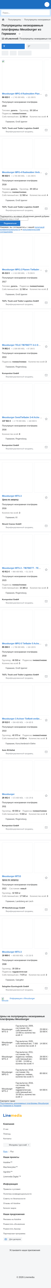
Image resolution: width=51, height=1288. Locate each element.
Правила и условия (11, 1189)
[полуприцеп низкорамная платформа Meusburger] (25, 775)
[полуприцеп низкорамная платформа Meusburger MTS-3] (25, 477)
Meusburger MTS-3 (12, 496)
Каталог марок (9, 1208)
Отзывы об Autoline (11, 1203)
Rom (5, 1151)
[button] (47, 4)
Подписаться (10, 223)
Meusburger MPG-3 (7, 1043)
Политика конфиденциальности (17, 1194)
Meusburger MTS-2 (7, 1090)
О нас (5, 1129)
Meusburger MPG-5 (7, 1073)
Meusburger (8, 794)
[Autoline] (3, 19)
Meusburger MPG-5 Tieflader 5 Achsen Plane (25, 643)
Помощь (7, 1134)
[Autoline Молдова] (17, 4)
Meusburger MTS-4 (7, 1057)
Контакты (7, 1138)
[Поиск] (47, 12)
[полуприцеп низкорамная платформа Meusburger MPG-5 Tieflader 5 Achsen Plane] (25, 625)
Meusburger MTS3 (11, 876)
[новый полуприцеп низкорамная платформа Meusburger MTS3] (25, 857)
